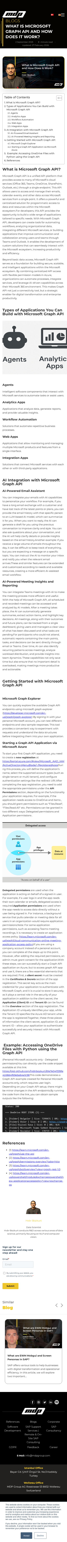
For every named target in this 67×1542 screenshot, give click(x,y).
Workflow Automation (22, 119)
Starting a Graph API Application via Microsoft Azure (34, 148)
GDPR (12, 1447)
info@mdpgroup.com (37, 1455)
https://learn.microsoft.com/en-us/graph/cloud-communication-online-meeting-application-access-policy (31, 940)
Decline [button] (40, 1535)
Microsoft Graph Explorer (23, 143)
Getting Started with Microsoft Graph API (31, 140)
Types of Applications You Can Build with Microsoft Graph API (30, 108)
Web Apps (16, 123)
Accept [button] (26, 1535)
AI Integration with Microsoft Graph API (30, 130)
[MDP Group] (14, 15)
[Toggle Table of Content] (57, 98)
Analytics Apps (18, 116)
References (13, 160)
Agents (14, 113)
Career (54, 1447)
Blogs (33, 1421)
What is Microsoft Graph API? (23, 102)
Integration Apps (19, 126)
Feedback (33, 1447)
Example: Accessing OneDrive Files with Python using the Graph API (30, 155)
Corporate (54, 1421)
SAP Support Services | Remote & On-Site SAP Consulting (33, 1434)
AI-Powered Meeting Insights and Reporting (32, 136)
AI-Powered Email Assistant (24, 133)
